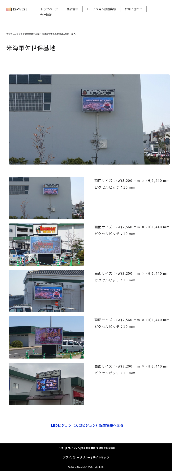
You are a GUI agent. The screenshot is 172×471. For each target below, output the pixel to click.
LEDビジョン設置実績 (101, 9)
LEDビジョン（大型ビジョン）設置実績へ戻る (87, 425)
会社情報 (46, 15)
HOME (61, 448)
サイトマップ (101, 457)
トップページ (49, 9)
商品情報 (72, 9)
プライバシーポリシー (77, 457)
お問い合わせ (133, 9)
